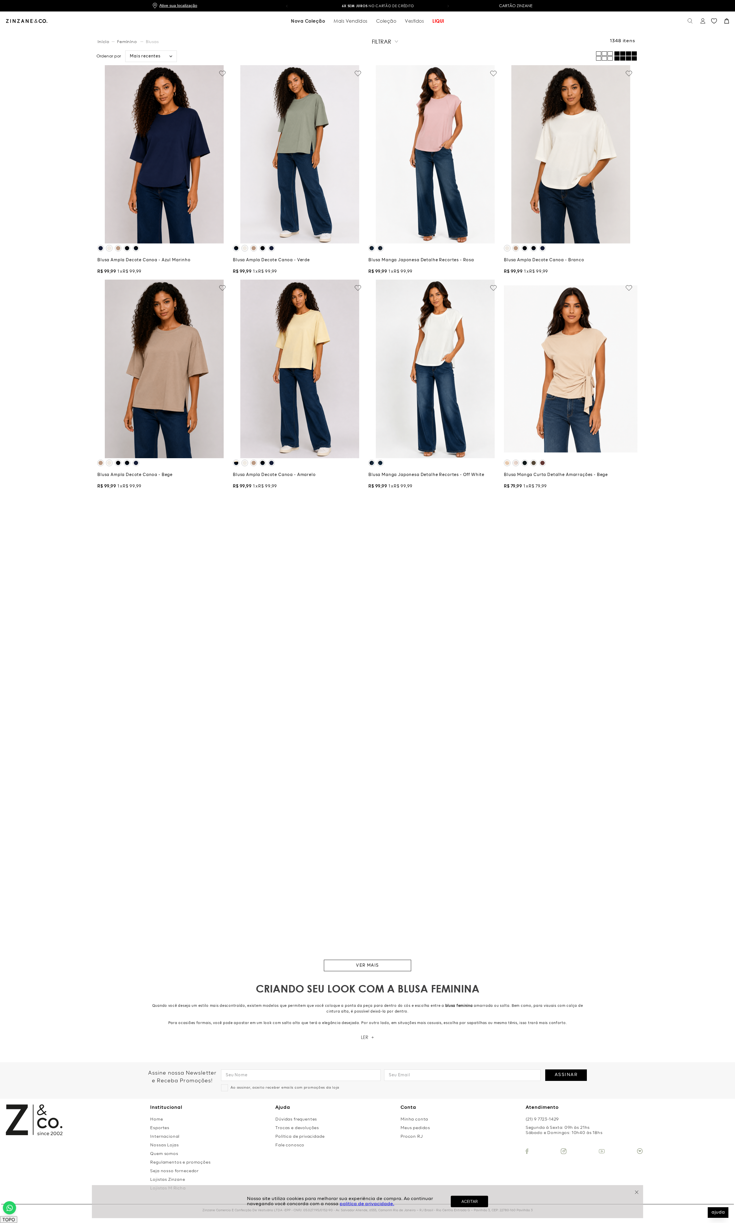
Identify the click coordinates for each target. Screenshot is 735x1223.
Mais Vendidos (351, 21)
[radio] (626, 56)
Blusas (152, 41)
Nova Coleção (308, 21)
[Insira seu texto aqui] (527, 1151)
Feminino (127, 41)
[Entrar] (702, 21)
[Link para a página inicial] (104, 41)
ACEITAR (469, 1201)
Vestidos (414, 21)
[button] (287, 5)
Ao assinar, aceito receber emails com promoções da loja (285, 1088)
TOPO (8, 1219)
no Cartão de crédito (368, 6)
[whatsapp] (9, 1207)
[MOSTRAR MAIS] (367, 965)
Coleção (386, 21)
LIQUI (438, 21)
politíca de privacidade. (367, 1204)
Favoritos (714, 21)
